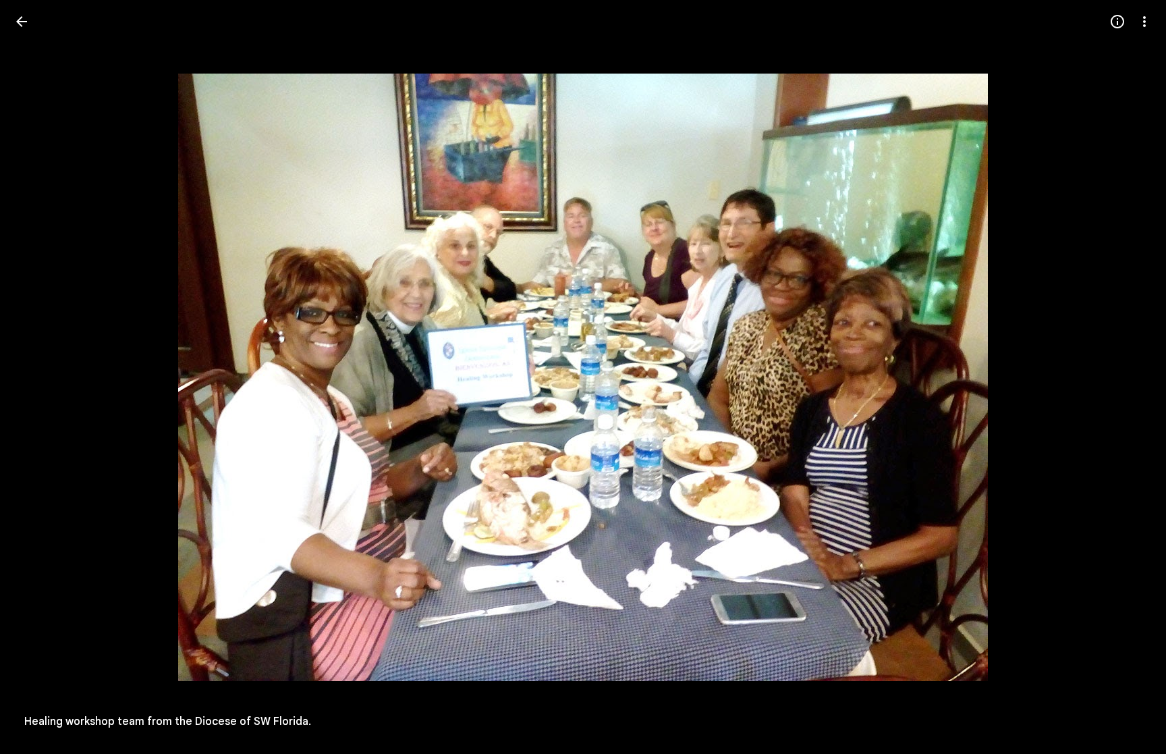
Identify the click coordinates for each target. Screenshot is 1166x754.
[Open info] (1117, 21)
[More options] (1144, 21)
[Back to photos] (21, 21)
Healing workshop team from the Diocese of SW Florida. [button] (167, 721)
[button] (38, 377)
